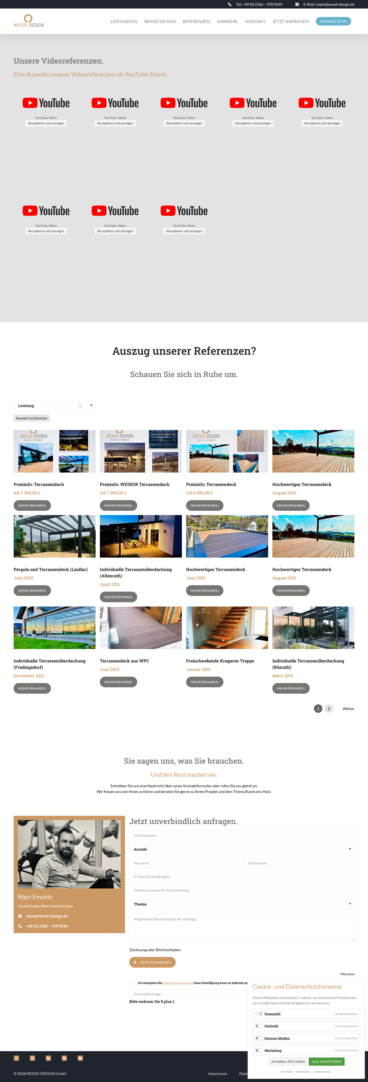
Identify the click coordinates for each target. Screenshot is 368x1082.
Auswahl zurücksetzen (31, 418)
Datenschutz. (322, 1071)
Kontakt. (287, 1071)
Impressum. (303, 1071)
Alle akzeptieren (326, 1061)
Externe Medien (277, 1038)
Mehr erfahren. (32, 505)
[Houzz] (48, 1058)
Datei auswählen (155, 962)
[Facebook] (16, 1058)
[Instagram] (32, 1058)
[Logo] (28, 20)
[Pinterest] (64, 1058)
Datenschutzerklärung (177, 983)
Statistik (271, 1026)
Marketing (273, 1050)
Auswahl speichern (288, 1061)
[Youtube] (80, 1058)
